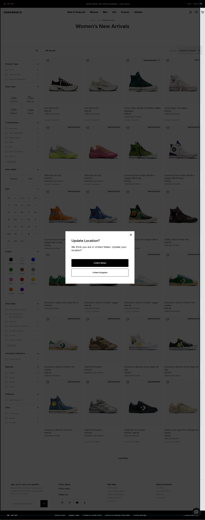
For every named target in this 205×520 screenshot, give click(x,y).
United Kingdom (100, 272)
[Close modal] (131, 234)
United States (100, 262)
